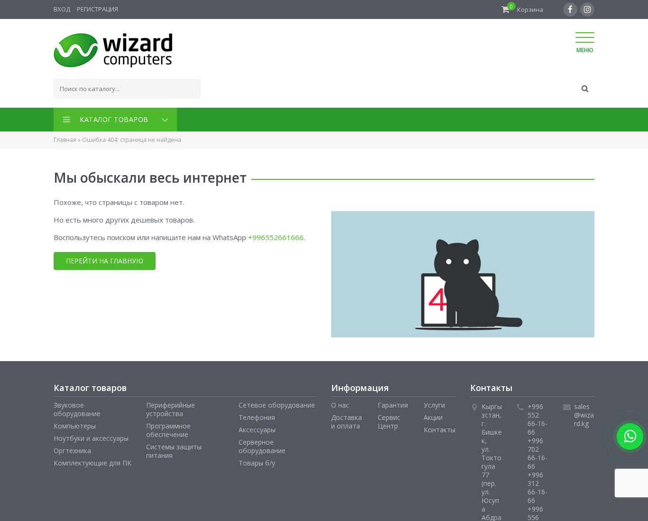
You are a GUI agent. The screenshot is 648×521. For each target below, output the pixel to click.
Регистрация (97, 9)
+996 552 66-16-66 (537, 417)
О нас (340, 403)
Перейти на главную (104, 258)
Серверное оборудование (262, 444)
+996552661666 (276, 235)
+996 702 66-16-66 (537, 451)
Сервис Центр (389, 419)
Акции (433, 415)
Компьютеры (75, 423)
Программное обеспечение (168, 428)
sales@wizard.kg (584, 413)
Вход (62, 9)
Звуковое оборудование (77, 407)
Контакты (439, 427)
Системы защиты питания (174, 449)
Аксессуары (257, 427)
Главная (65, 138)
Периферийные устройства (170, 407)
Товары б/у (257, 460)
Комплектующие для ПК (92, 460)
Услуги (434, 403)
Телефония (257, 415)
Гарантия (393, 403)
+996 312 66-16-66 (537, 485)
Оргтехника (72, 448)
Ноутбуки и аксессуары (91, 436)
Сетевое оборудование (277, 403)
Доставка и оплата (346, 419)
